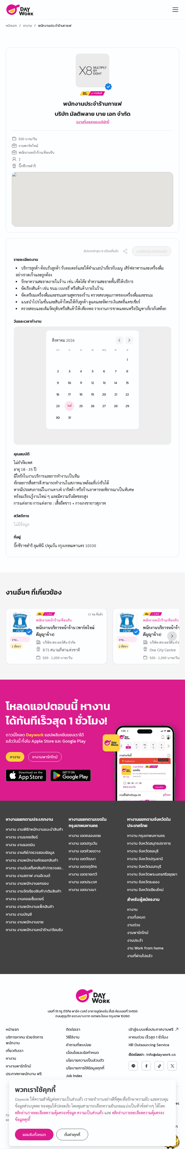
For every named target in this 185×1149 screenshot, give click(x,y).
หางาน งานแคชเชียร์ (22, 837)
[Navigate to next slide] (172, 636)
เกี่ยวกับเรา (14, 1050)
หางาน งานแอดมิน (20, 845)
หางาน (27, 25)
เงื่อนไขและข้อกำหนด (82, 1052)
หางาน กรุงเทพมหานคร (146, 835)
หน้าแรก (11, 25)
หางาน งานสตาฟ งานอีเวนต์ (28, 875)
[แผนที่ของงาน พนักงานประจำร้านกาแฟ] (92, 199)
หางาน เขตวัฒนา (82, 859)
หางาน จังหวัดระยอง (143, 882)
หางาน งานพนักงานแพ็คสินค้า (30, 906)
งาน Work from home (145, 948)
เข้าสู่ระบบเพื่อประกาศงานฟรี (151, 1029)
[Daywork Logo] (19, 9)
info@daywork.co (161, 1054)
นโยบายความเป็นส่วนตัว (85, 1060)
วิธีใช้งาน (72, 1037)
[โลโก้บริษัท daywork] (92, 996)
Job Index (74, 1076)
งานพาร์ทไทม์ (137, 932)
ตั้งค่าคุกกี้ (72, 1134)
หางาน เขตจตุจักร (83, 866)
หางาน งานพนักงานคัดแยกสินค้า (32, 860)
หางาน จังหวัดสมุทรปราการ (149, 843)
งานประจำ (135, 940)
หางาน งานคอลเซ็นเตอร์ (25, 899)
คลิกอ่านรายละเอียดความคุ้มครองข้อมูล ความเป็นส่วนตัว (59, 1112)
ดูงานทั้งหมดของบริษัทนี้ (92, 122)
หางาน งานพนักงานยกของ (27, 883)
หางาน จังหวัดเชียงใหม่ (145, 889)
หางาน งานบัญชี (19, 914)
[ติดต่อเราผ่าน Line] (133, 1065)
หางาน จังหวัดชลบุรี (143, 851)
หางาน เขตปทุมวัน (83, 843)
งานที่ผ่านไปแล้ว (139, 956)
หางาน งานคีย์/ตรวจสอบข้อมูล (30, 852)
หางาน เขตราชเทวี (83, 874)
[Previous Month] (119, 340)
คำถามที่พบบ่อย (78, 1045)
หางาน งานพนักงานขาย (25, 922)
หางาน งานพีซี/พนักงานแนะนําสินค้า (34, 829)
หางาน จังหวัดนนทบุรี (144, 866)
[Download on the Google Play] (70, 775)
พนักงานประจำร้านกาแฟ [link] (54, 25)
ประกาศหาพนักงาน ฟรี (24, 1074)
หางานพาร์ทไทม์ (45, 757)
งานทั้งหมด (136, 917)
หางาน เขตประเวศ (83, 882)
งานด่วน (133, 925)
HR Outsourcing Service (149, 1045)
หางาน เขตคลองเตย (85, 835)
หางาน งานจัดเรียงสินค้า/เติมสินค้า (33, 891)
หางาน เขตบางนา (82, 889)
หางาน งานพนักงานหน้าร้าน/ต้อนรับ (34, 930)
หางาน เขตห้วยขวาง (84, 851)
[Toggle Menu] (175, 9)
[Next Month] (129, 340)
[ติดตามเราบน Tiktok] (159, 1065)
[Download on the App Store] (26, 775)
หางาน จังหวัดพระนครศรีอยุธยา (152, 874)
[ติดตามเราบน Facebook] (146, 1065)
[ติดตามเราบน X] (172, 1065)
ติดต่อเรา (73, 1029)
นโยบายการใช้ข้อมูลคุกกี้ (85, 1068)
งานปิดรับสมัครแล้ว (151, 251)
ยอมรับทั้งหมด (34, 1134)
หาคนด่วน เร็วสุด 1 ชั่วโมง (148, 1037)
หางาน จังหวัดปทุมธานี (145, 859)
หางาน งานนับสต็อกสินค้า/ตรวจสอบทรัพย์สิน (35, 868)
